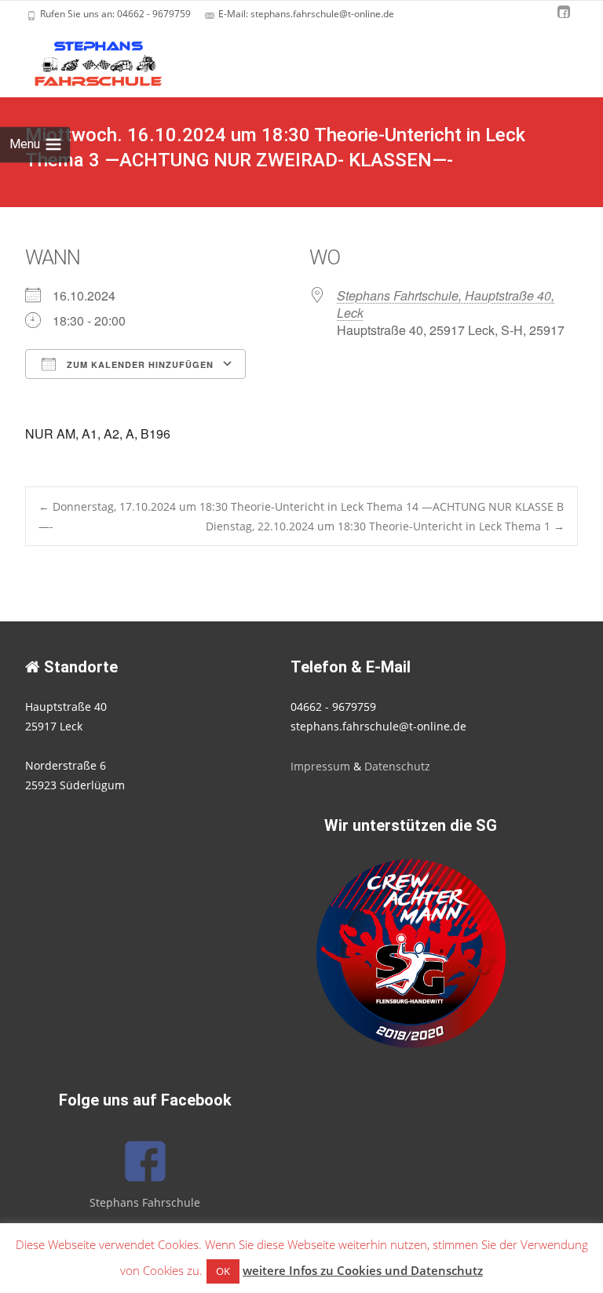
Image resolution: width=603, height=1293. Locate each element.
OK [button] (223, 1271)
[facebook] (563, 19)
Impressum (320, 766)
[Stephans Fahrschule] (85, 59)
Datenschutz (397, 766)
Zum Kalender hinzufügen (139, 364)
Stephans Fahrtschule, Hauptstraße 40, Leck (445, 304)
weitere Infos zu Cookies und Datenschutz (363, 1270)
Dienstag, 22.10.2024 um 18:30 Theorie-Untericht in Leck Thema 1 (385, 526)
